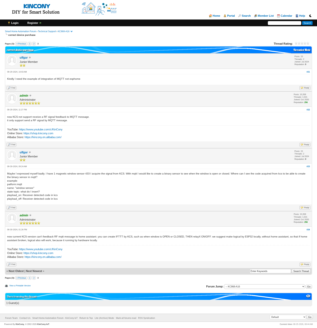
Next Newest (34, 271)
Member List (266, 15)
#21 (308, 72)
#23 (308, 166)
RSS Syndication (146, 318)
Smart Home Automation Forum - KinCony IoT (55, 318)
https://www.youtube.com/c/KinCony (41, 129)
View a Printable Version (20, 285)
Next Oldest (16, 271)
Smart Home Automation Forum (20, 31)
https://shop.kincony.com (38, 133)
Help (302, 15)
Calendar (286, 15)
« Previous (21, 44)
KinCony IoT (43, 324)
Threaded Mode (301, 50)
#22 (308, 110)
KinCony (20, 324)
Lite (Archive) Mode (104, 318)
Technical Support (47, 31)
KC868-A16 (64, 31)
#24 (308, 229)
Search (246, 15)
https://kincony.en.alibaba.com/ (43, 137)
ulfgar (24, 57)
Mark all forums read (126, 318)
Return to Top (86, 318)
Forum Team (11, 318)
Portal (231, 15)
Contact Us (24, 318)
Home (216, 15)
